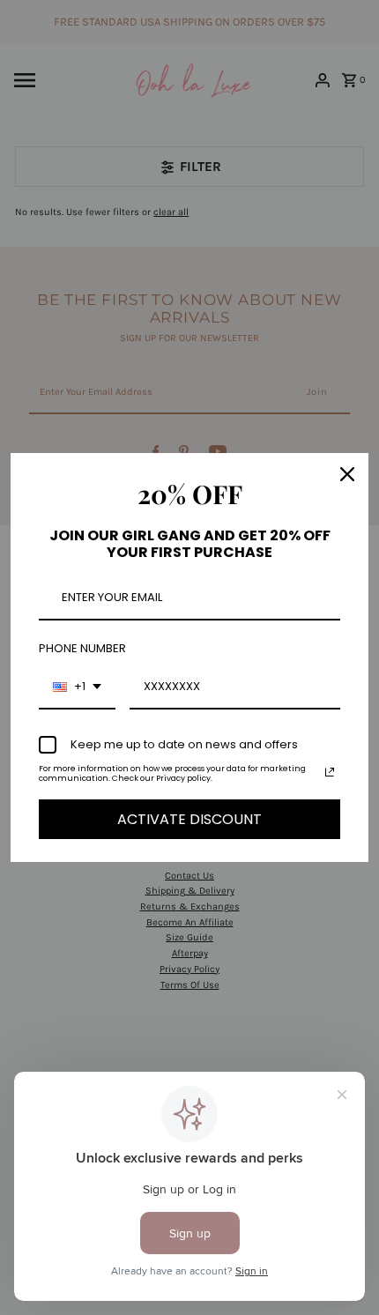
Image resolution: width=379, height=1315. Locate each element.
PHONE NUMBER (82, 648)
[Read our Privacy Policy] (329, 772)
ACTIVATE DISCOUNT (189, 819)
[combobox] (77, 687)
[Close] (347, 474)
